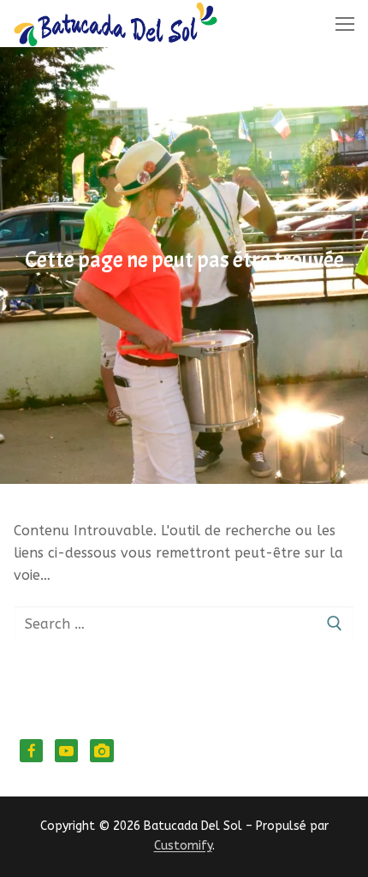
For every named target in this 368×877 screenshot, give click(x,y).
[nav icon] (344, 24)
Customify (183, 845)
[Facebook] (31, 750)
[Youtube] (66, 750)
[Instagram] (101, 750)
